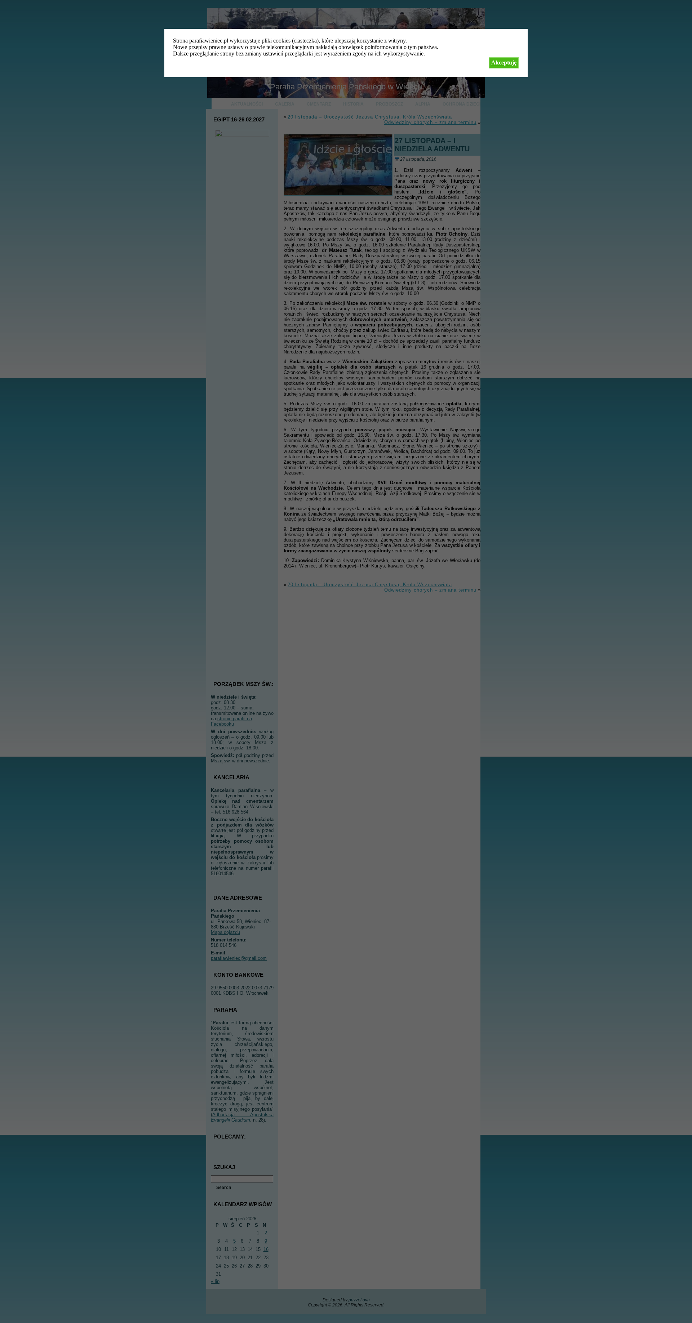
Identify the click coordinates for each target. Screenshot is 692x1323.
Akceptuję (503, 62)
